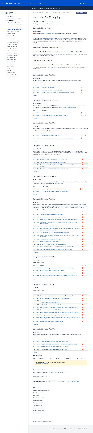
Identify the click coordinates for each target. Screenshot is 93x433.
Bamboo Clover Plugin (12, 46)
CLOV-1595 (36, 226)
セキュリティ (73, 428)
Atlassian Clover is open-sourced (48, 33)
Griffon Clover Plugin (11, 51)
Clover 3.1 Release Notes (38, 392)
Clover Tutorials (10, 64)
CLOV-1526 (36, 309)
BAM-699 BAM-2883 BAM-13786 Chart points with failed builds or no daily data (59, 219)
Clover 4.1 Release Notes (70, 107)
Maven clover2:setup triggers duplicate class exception (54, 349)
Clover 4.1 (11, 12)
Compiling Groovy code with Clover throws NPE (54, 189)
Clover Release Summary (38, 413)
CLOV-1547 (36, 273)
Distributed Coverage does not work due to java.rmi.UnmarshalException (57, 268)
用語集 (8, 68)
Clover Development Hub (12, 77)
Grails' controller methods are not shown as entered (52, 270)
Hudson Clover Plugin (12, 53)
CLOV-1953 (36, 90)
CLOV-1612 (36, 246)
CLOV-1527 (36, 317)
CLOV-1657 (36, 189)
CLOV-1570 (36, 214)
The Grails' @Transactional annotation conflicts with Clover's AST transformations (59, 273)
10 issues (35, 324)
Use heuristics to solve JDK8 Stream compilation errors (53, 162)
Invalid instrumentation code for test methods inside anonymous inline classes (59, 344)
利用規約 (66, 428)
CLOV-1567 (36, 232)
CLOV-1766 (36, 168)
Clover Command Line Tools (13, 40)
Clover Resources (11, 72)
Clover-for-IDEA (10, 35)
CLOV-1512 (36, 341)
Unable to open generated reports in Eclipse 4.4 (51, 239)
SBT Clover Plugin (11, 57)
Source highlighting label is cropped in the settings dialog (53, 159)
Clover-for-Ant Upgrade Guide (15, 27)
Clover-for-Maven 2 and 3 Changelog (41, 390)
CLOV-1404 (36, 159)
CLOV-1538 (36, 275)
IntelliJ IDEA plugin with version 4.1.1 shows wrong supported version (58, 92)
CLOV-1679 (36, 164)
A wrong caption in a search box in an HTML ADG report (53, 217)
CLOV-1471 (36, 349)
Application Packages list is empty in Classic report (52, 304)
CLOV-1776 (36, 138)
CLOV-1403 (36, 249)
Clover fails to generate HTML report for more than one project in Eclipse (57, 246)
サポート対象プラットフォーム (14, 18)
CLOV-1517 (36, 307)
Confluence (40, 421)
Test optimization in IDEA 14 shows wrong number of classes (54, 232)
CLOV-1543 (36, 241)
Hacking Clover (10, 66)
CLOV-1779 (36, 135)
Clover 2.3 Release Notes (39, 402)
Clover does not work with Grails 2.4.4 (49, 226)
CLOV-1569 (36, 217)
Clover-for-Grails (10, 38)
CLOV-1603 (36, 228)
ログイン (85, 3)
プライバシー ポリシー (57, 428)
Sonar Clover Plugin (11, 59)
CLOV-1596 (36, 162)
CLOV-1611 (36, 191)
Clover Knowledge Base (12, 74)
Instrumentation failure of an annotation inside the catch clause (57, 112)
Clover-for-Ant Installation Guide (15, 25)
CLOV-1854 (36, 115)
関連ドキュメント (22, 3)
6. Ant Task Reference (38, 405)
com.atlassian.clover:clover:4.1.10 (47, 38)
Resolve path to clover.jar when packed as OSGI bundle (53, 315)
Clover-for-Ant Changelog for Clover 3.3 (56, 372)
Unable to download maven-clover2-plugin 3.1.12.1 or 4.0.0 (55, 346)
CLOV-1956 (36, 87)
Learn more (58, 8)
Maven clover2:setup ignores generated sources (51, 321)
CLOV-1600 (36, 222)
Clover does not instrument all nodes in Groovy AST (54, 90)
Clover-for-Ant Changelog (14, 29)
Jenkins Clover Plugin (12, 55)
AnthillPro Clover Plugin (12, 44)
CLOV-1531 (36, 346)
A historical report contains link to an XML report (51, 214)
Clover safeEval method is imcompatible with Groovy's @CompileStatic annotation (59, 312)
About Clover (10, 16)
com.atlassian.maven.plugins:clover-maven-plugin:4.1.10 (59, 51)
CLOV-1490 (36, 312)
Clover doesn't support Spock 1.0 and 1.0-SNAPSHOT (55, 191)
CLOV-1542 (36, 244)
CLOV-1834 (36, 112)
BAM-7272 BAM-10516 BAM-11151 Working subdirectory (53, 244)
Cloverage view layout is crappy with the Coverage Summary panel (56, 249)
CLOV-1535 (36, 304)
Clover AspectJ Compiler (12, 42)
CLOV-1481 (36, 344)
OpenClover (55, 67)
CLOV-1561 (36, 268)
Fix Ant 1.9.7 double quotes (48, 87)
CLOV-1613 (36, 239)
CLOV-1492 (36, 270)
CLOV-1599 (36, 235)
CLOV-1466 (36, 300)
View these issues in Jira (42, 363)
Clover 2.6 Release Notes (39, 408)
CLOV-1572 (36, 219)
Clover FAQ (9, 70)
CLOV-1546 (36, 315)
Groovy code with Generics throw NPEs (51, 135)
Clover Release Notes (12, 61)
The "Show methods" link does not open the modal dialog (54, 341)
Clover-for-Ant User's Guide (14, 22)
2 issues (35, 118)
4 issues (35, 171)
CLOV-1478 (36, 298)
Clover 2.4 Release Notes (39, 397)
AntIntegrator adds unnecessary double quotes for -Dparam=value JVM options (59, 307)
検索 (80, 3)
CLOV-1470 (36, 321)
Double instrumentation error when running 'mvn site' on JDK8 (54, 298)
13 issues (35, 252)
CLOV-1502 (36, 295)
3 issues (35, 95)
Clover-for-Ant (10, 20)
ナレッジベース (32, 3)
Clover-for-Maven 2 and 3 (13, 31)
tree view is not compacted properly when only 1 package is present (56, 295)
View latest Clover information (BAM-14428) (50, 309)
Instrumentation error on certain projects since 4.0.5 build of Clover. (57, 138)
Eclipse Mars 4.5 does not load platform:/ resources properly (54, 168)
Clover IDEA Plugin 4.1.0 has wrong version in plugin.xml (55, 115)
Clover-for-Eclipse (11, 33)
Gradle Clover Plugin (11, 48)
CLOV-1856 (36, 92)
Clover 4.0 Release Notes (39, 336)
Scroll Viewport (47, 421)
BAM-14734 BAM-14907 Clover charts (49, 241)
